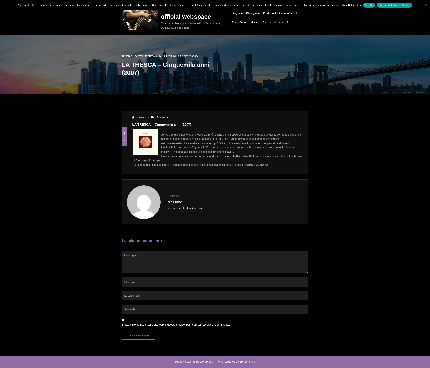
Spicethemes (247, 361)
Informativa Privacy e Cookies (394, 5)
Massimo (141, 117)
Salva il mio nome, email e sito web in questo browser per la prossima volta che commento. (176, 324)
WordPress (206, 361)
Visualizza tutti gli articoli (183, 208)
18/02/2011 (124, 137)
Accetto (369, 5)
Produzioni (162, 117)
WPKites (230, 361)
